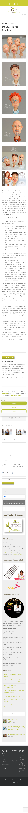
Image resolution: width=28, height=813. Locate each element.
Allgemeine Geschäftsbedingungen (14, 762)
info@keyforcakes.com (19, 1)
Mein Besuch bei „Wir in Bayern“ (14, 720)
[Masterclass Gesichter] (14, 171)
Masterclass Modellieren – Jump (13, 696)
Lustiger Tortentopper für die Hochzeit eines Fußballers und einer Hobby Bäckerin (16, 727)
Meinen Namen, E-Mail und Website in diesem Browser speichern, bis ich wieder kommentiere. (13, 467)
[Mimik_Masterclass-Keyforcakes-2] (14, 63)
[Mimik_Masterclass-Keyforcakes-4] (14, 118)
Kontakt (5, 768)
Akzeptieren (14, 403)
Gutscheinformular (15, 395)
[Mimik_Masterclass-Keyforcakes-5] (14, 146)
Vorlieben (14, 411)
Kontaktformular (17, 555)
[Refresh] (12, 473)
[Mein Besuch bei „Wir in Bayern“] (5, 720)
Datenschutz (15, 413)
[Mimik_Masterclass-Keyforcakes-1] (14, 35)
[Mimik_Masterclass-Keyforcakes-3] (14, 91)
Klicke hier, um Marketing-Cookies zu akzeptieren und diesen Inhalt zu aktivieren (14, 502)
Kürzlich (14, 713)
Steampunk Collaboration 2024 (16, 734)
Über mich (4, 760)
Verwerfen (14, 407)
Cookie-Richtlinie (9, 413)
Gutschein (5, 393)
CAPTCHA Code (6, 479)
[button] (3, 432)
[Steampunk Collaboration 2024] (5, 734)
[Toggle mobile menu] (25, 14)
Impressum (20, 413)
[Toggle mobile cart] (22, 14)
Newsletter (5, 764)
